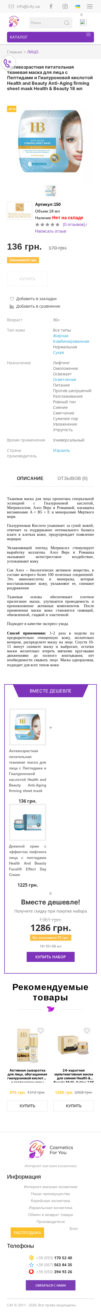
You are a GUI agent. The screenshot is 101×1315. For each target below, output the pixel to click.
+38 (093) (54, 1257)
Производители (50, 1221)
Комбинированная (71, 341)
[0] (83, 22)
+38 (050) (54, 1271)
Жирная (60, 335)
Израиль (61, 450)
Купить (27, 1105)
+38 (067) (54, 1264)
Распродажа (27, 1232)
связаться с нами (50, 1285)
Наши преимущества (50, 1193)
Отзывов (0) (73, 478)
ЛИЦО (32, 52)
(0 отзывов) (74, 224)
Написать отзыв (50, 231)
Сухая (58, 352)
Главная (14, 52)
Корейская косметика (50, 1200)
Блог (74, 1228)
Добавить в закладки (36, 298)
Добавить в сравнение (38, 306)
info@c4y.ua (28, 6)
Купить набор (50, 956)
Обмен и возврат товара (50, 1214)
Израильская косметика (50, 1207)
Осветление (64, 379)
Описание (30, 478)
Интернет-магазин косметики (50, 1186)
